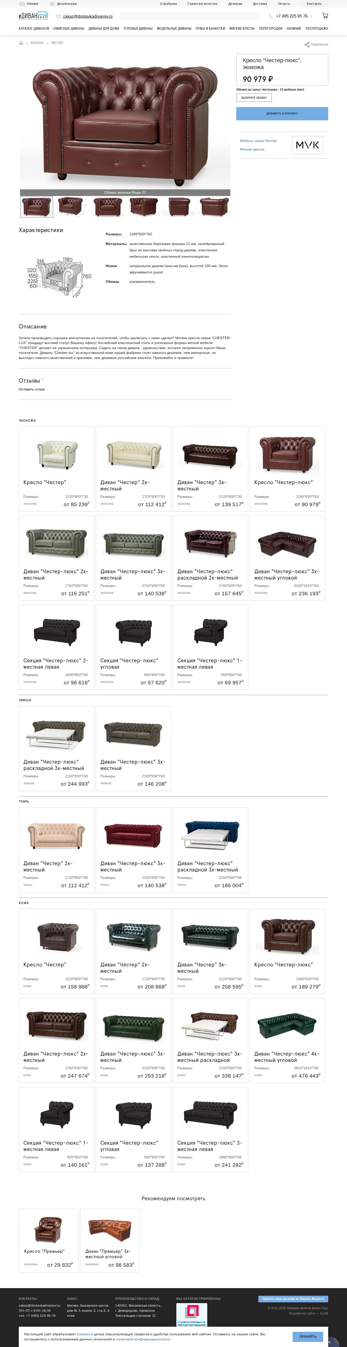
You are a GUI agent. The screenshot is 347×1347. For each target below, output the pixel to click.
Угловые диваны (138, 28)
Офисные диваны (68, 28)
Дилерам (235, 4)
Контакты (314, 4)
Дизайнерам (67, 4)
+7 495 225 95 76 (292, 16)
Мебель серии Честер (258, 140)
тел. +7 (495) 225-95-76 (37, 1316)
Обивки (32, 4)
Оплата (284, 4)
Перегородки (270, 28)
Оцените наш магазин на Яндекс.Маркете (293, 1299)
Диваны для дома (103, 28)
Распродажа (317, 28)
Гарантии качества (202, 4)
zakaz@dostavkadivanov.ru (88, 16)
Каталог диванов (34, 28)
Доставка (260, 4)
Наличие (294, 28)
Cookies (83, 1334)
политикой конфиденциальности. (143, 1339)
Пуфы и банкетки (210, 28)
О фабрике (168, 4)
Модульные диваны (174, 28)
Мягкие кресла (242, 28)
